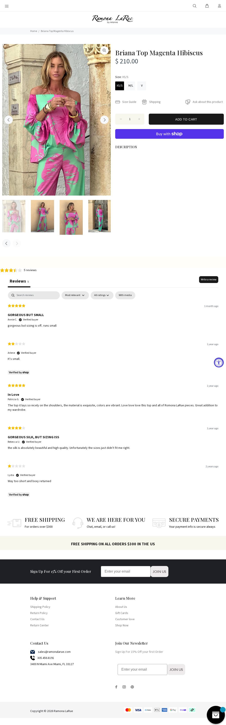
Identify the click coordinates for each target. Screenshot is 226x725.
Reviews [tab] (19, 281)
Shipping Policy (40, 607)
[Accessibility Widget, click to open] (219, 363)
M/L (130, 85)
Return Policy (39, 613)
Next (104, 120)
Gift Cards (121, 613)
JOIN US (159, 571)
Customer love (125, 619)
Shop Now (121, 625)
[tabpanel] (113, 395)
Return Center (39, 625)
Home (33, 31)
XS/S (120, 85)
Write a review (209, 279)
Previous (8, 120)
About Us (121, 607)
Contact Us (37, 619)
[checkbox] (125, 295)
